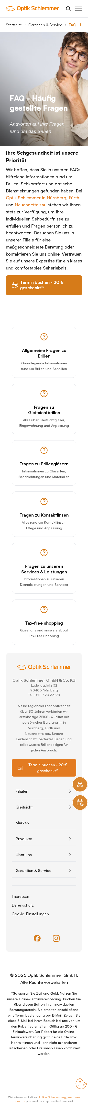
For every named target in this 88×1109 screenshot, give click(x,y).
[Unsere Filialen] (80, 784)
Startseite (14, 24)
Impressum (21, 896)
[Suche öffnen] (68, 9)
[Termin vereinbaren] (80, 802)
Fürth (74, 197)
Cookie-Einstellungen (30, 913)
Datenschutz (23, 905)
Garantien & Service (45, 24)
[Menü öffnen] (78, 9)
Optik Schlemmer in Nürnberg (36, 197)
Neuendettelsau (30, 204)
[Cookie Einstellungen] (81, 1083)
